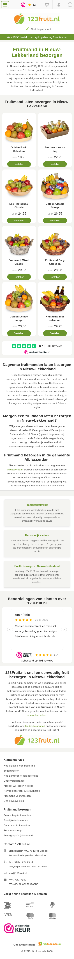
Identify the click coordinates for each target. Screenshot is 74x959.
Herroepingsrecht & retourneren (22, 790)
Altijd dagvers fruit (41, 29)
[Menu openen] (5, 4)
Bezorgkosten (11, 770)
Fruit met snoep (13, 830)
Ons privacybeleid (14, 800)
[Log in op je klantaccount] (58, 4)
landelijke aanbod (35, 726)
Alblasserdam (15, 469)
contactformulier (36, 715)
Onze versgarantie (14, 780)
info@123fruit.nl (18, 873)
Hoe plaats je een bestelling (19, 765)
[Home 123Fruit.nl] (37, 23)
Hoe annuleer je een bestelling (21, 775)
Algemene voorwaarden (17, 795)
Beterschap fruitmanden (17, 815)
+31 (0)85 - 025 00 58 (21, 861)
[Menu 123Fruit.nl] (6, 4)
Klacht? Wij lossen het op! (18, 785)
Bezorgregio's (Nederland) (19, 835)
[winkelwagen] (46, 4)
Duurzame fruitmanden (17, 825)
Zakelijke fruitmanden (16, 820)
